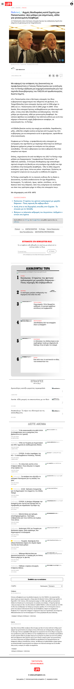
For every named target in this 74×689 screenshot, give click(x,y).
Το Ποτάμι (42, 229)
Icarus (13, 622)
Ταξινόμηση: (44, 586)
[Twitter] (62, 60)
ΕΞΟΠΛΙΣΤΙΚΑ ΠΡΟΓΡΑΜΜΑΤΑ (44, 232)
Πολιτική (24, 7)
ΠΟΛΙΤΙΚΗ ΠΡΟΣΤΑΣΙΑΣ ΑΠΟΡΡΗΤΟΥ (41, 254)
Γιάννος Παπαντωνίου (53, 229)
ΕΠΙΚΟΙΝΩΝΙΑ (37, 664)
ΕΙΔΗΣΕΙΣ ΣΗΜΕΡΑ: (20, 197)
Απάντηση (33, 616)
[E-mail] (57, 75)
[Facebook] (60, 60)
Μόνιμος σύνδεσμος (23, 616)
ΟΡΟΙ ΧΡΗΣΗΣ (26, 254)
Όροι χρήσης (20, 679)
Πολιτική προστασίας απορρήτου (35, 679)
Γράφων (13, 591)
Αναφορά (14, 616)
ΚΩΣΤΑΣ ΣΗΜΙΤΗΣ (31, 229)
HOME (12, 7)
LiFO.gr (26, 220)
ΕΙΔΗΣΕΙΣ (18, 7)
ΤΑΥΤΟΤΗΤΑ (37, 661)
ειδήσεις (16, 222)
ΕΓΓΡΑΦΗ (51, 251)
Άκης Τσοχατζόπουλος (26, 232)
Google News (36, 220)
